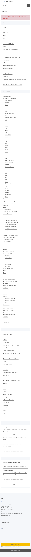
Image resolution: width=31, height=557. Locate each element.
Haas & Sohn (8, 134)
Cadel (6, 111)
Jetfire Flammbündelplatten (9, 285)
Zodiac (4, 391)
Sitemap (5, 46)
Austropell (7, 102)
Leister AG (5, 369)
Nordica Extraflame (9, 160)
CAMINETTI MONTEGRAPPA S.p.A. (11, 345)
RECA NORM (6, 375)
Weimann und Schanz (8, 386)
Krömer (6, 147)
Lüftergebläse (6, 231)
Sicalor (6, 179)
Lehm (6, 302)
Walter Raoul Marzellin (8, 400)
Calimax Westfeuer (9, 113)
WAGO (4, 410)
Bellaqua (5, 339)
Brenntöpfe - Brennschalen (9, 98)
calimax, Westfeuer (7, 394)
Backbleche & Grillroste (8, 251)
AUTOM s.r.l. (6, 402)
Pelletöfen (5, 320)
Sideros (6, 181)
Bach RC (5, 408)
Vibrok (6, 188)
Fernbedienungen (7, 209)
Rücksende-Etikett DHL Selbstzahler (11, 57)
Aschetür (5, 249)
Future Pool (5, 348)
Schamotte (5, 316)
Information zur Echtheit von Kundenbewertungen (14, 79)
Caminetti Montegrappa (10, 117)
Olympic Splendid (9, 162)
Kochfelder (5, 287)
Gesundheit (6, 322)
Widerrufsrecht (6, 71)
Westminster (8, 194)
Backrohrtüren (8, 257)
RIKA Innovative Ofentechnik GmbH (11, 380)
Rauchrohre (6, 294)
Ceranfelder (7, 290)
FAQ (4, 38)
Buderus (7, 109)
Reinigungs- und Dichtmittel (9, 237)
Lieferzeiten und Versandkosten (10, 49)
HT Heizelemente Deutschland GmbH (12, 353)
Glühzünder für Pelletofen (9, 216)
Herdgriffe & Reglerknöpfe (9, 279)
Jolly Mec (7, 141)
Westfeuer (7, 192)
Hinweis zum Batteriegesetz (9, 65)
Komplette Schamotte (10, 300)
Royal (6, 177)
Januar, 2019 (6, 427)
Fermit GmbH (6, 342)
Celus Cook (7, 275)
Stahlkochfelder (8, 292)
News (4, 35)
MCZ (6, 158)
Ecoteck (6, 121)
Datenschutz (6, 60)
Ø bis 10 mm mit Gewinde (11, 220)
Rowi (6, 175)
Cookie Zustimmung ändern (9, 82)
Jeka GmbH (6, 356)
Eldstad (6, 126)
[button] (24, 1)
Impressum (5, 76)
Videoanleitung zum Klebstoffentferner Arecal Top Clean (14, 438)
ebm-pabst (5, 405)
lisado (4, 416)
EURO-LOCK (6, 337)
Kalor (6, 143)
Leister (6, 151)
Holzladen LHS (6, 283)
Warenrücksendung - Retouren (10, 52)
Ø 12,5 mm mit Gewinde (10, 224)
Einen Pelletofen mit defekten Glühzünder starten (15, 429)
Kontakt (4, 27)
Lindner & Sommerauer (10, 154)
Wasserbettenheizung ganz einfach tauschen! (14, 434)
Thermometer (8, 266)
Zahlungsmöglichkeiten (8, 43)
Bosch (6, 107)
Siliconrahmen (8, 264)
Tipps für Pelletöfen (8, 471)
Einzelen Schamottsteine (10, 298)
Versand (19, 547)
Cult (6, 119)
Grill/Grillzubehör (7, 241)
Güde (6, 132)
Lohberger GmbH (7, 397)
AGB (4, 62)
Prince (6, 169)
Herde (4, 272)
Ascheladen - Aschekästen (9, 247)
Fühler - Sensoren (7, 213)
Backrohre (7, 255)
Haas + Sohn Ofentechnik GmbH (10, 359)
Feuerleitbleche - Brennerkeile (10, 211)
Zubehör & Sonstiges (8, 239)
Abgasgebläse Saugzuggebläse (10, 201)
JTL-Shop (18, 551)
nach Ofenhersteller (7, 100)
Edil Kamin (7, 124)
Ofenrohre (5, 198)
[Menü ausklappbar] (2, 1)
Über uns (5, 41)
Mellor (4, 367)
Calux (6, 115)
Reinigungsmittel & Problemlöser (11, 463)
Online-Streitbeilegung (8, 68)
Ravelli (6, 171)
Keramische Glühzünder (10, 226)
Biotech (6, 104)
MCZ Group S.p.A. (7, 364)
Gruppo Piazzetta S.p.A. (8, 350)
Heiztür (4, 270)
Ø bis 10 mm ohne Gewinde (11, 222)
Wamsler (7, 190)
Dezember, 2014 (7, 447)
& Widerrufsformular (7, 73)
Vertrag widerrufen (15, 545)
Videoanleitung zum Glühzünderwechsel (13, 451)
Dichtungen (5, 205)
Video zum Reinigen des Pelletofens (12, 444)
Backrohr (5, 312)
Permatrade (6, 378)
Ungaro (6, 186)
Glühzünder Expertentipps (9, 449)
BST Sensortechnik (7, 334)
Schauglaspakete (9, 262)
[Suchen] (28, 5)
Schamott (5, 233)
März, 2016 (5, 432)
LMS (6, 156)
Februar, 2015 (6, 442)
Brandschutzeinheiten (8, 268)
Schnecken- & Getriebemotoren (10, 235)
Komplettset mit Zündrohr (11, 228)
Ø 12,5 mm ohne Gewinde (11, 218)
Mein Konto (5, 32)
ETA (6, 128)
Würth (4, 389)
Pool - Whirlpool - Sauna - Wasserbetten (12, 84)
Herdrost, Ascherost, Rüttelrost (10, 281)
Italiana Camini (8, 139)
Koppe (6, 145)
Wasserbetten (6, 482)
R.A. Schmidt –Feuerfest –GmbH (11, 372)
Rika (6, 173)
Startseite (5, 30)
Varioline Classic (8, 277)
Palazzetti (7, 164)
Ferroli (6, 130)
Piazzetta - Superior (9, 166)
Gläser (6, 260)
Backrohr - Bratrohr (7, 253)
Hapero (6, 136)
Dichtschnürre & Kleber (8, 203)
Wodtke (6, 196)
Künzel (6, 149)
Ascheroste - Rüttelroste (8, 310)
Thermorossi (8, 184)
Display (4, 207)
